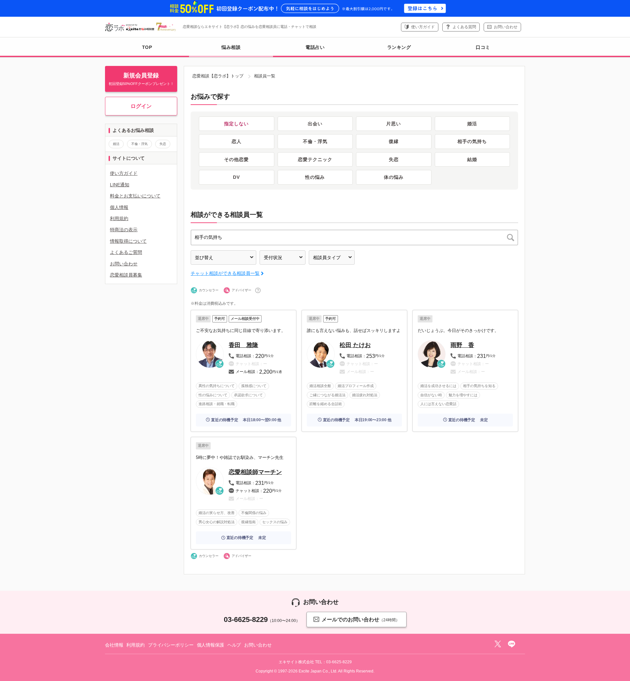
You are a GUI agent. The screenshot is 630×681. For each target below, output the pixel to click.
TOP (147, 47)
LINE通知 (119, 184)
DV (236, 177)
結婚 (472, 159)
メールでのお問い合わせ (361, 619)
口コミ (483, 47)
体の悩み (394, 177)
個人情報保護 (210, 645)
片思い (393, 123)
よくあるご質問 (126, 252)
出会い (315, 123)
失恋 (394, 159)
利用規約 (119, 218)
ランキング (399, 47)
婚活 (472, 123)
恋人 (237, 141)
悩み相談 (231, 47)
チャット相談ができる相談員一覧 (225, 273)
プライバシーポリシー (171, 645)
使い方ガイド (423, 27)
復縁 (394, 141)
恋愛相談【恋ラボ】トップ (217, 75)
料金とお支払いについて (135, 195)
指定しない (236, 123)
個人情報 (119, 207)
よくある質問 (464, 27)
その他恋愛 (236, 159)
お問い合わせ (505, 27)
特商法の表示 (123, 229)
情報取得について (128, 241)
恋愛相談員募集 (126, 275)
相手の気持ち (472, 141)
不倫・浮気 (315, 141)
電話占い (315, 47)
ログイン (141, 106)
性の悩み (315, 177)
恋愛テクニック (315, 159)
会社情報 (114, 645)
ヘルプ (234, 645)
